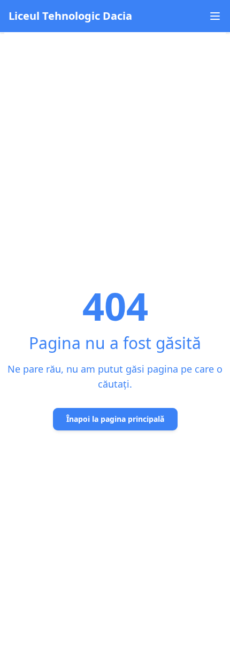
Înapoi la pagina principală (115, 419)
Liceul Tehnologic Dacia (70, 16)
